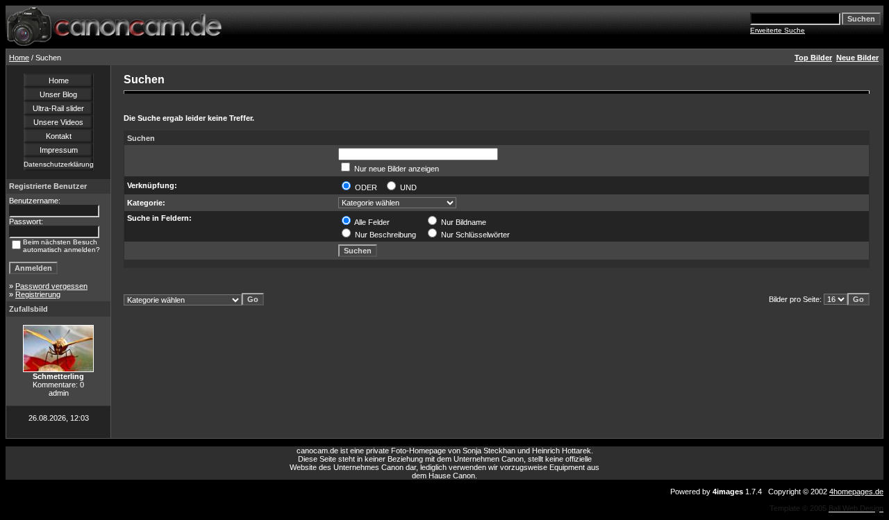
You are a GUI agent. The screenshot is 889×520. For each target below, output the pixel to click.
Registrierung (37, 294)
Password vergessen (51, 286)
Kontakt (59, 136)
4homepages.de (856, 491)
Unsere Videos (58, 122)
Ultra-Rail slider (58, 108)
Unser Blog (58, 94)
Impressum (59, 150)
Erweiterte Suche (777, 30)
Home (19, 57)
